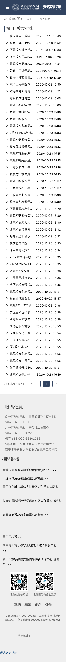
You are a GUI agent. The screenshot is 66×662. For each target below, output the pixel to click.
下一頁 (34, 384)
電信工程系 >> (12, 537)
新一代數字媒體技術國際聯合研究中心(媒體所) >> (31, 561)
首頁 (29, 18)
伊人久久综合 (9, 652)
